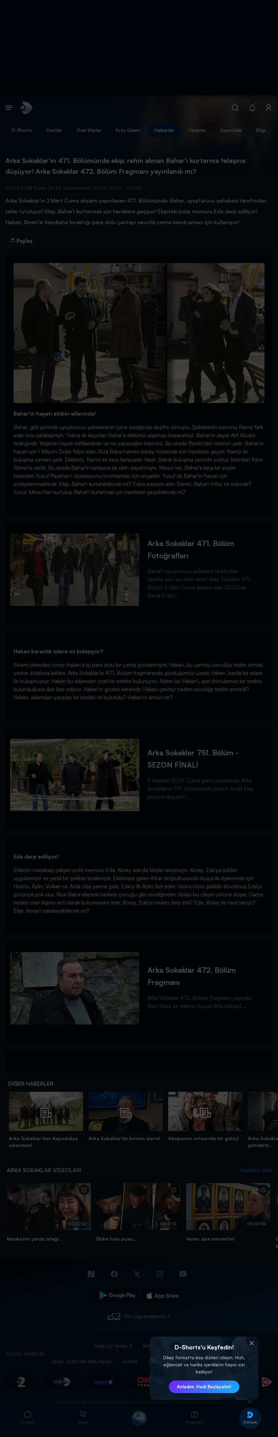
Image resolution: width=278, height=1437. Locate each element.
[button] (251, 1343)
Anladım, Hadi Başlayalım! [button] (204, 1386)
